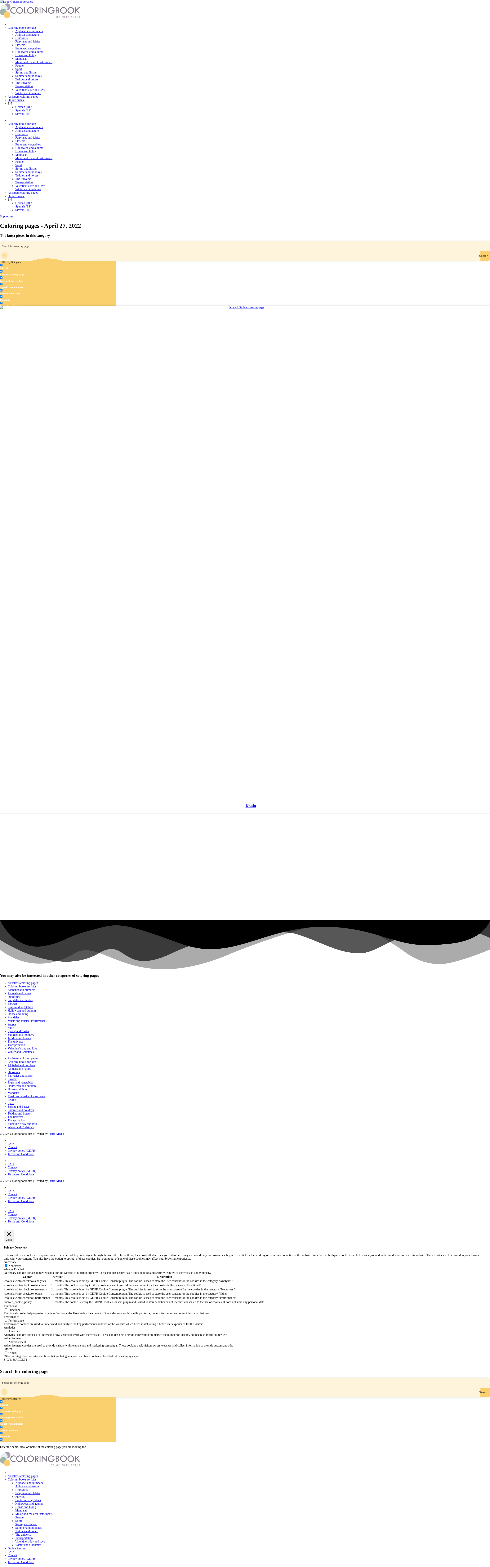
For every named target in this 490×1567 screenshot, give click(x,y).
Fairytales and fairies (27, 41)
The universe (23, 82)
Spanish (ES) (23, 110)
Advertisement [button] (12, 1338)
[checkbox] (19, 267)
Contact (12, 1147)
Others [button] (8, 1349)
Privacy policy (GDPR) (22, 1150)
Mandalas (21, 58)
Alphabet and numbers (29, 31)
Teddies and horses (26, 79)
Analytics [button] (9, 1327)
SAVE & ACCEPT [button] (15, 1359)
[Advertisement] (115, 840)
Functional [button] (10, 1306)
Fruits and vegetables (28, 48)
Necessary (14, 1265)
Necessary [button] (10, 1262)
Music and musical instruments (33, 62)
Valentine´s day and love (30, 89)
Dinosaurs (21, 38)
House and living (25, 55)
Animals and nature (27, 34)
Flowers (20, 45)
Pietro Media (56, 1133)
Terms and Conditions (21, 1154)
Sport (18, 69)
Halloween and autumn (29, 51)
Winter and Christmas (28, 93)
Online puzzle (16, 100)
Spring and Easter (26, 72)
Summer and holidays (28, 76)
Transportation (24, 86)
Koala (251, 806)
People (19, 65)
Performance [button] (11, 1316)
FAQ (11, 1143)
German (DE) (23, 107)
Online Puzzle (16, 1548)
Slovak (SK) (22, 113)
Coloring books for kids (22, 27)
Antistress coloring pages (23, 96)
